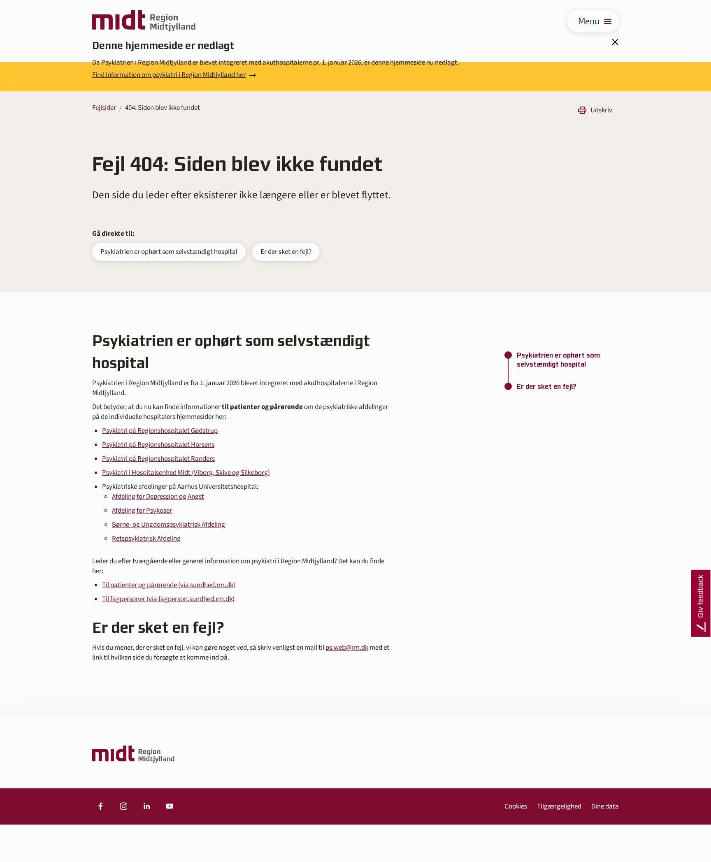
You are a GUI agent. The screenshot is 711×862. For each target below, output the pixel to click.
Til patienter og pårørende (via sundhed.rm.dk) (168, 585)
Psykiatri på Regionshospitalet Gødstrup (160, 431)
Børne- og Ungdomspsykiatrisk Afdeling (168, 525)
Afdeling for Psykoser (142, 511)
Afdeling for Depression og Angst (158, 497)
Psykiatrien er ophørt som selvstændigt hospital (168, 252)
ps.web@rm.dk (346, 648)
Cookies (515, 806)
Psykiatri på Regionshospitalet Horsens (158, 445)
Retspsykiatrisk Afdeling (146, 539)
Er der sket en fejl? (285, 252)
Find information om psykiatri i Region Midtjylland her (169, 75)
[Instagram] (123, 806)
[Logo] (143, 21)
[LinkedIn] (146, 806)
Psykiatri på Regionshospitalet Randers (158, 459)
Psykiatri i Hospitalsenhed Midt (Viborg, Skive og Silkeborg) (186, 473)
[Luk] (615, 42)
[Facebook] (100, 806)
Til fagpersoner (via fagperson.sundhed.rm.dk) (168, 599)
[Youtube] (169, 806)
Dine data (605, 806)
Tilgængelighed (559, 806)
